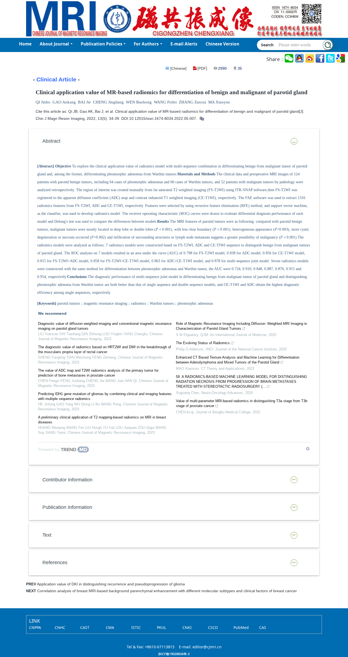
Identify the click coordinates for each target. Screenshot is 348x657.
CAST (84, 627)
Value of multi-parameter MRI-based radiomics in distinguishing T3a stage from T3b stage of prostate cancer (241, 403)
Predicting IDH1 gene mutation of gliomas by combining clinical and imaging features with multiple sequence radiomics (105, 396)
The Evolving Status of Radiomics (203, 343)
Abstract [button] (51, 141)
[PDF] (202, 68)
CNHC (60, 627)
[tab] (174, 141)
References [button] (54, 562)
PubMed (241, 627)
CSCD (213, 627)
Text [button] (46, 535)
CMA (110, 627)
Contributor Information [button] (67, 479)
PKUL (161, 627)
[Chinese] (178, 68)
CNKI (187, 627)
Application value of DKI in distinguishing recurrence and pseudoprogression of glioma (111, 584)
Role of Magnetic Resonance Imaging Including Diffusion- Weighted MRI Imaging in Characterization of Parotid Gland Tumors (241, 326)
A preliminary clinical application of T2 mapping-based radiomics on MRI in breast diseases (102, 419)
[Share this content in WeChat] (289, 58)
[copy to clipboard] (201, 118)
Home (25, 44)
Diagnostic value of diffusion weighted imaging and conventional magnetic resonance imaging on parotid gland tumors (105, 326)
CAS (262, 627)
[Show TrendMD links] (308, 449)
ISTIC (136, 627)
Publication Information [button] (67, 507)
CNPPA (35, 627)
